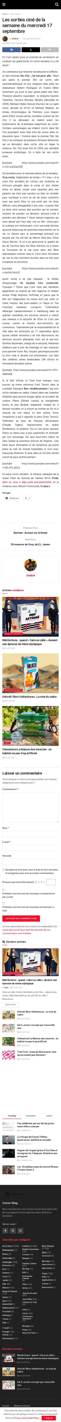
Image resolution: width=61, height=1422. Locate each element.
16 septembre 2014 (31, 38)
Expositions (47, 1264)
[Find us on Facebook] (5, 1231)
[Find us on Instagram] (20, 1231)
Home (4, 14)
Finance (5, 1273)
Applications (47, 1280)
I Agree (49, 1418)
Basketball (7, 1304)
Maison (5, 1288)
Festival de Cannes (27, 1277)
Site (44, 1252)
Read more (12, 1004)
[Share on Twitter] (31, 49)
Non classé (15, 14)
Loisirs (26, 1246)
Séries (25, 1288)
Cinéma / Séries (29, 1263)
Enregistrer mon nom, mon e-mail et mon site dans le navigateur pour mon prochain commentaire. (31, 871)
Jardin (5, 1280)
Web (44, 1277)
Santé (5, 1297)
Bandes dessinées (30, 1249)
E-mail (6, 841)
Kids (7, 743)
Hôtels (5, 1335)
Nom (5, 828)
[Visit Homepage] (30, 5)
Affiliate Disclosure (21, 1406)
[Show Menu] (3, 4)
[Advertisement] (30, 513)
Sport (5, 1301)
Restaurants (8, 1338)
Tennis (5, 1319)
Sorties (46, 1261)
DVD (24, 1272)
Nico (6, 988)
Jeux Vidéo (27, 1299)
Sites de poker (29, 1333)
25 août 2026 (24, 1032)
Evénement (8, 1250)
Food (4, 1276)
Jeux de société (13, 634)
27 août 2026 (9, 648)
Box (4, 1269)
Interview (7, 1258)
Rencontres (47, 1287)
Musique (26, 1326)
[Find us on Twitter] (13, 1231)
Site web (6, 856)
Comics (25, 1255)
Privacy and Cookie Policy (26, 1418)
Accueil (5, 1406)
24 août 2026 (9, 758)
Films (24, 1284)
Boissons (6, 1265)
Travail (5, 1328)
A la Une (6, 1246)
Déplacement (8, 1308)
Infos (5, 1254)
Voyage (5, 1332)
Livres (25, 1313)
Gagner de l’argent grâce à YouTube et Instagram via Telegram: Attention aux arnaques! (37, 1153)
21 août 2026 (24, 1059)
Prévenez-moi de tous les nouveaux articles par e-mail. (28, 909)
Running (6, 1315)
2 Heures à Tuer (29, 1302)
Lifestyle (7, 1262)
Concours (46, 1256)
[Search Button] (57, 4)
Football (6, 1311)
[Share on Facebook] (11, 49)
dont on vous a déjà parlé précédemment (26, 482)
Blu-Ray (25, 1269)
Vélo (4, 1323)
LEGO (24, 1310)
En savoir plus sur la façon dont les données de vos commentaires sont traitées (29, 930)
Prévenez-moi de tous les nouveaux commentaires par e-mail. (28, 895)
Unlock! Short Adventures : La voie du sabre (29, 696)
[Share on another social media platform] (50, 49)
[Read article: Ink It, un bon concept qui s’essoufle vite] (8, 1028)
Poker (25, 1330)
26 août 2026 (9, 701)
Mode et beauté (9, 1291)
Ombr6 (15, 38)
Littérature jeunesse (27, 1317)
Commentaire (10, 789)
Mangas (25, 1258)
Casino (45, 1284)
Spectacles (47, 1268)
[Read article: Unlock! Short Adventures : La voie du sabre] (30, 673)
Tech (44, 1273)
